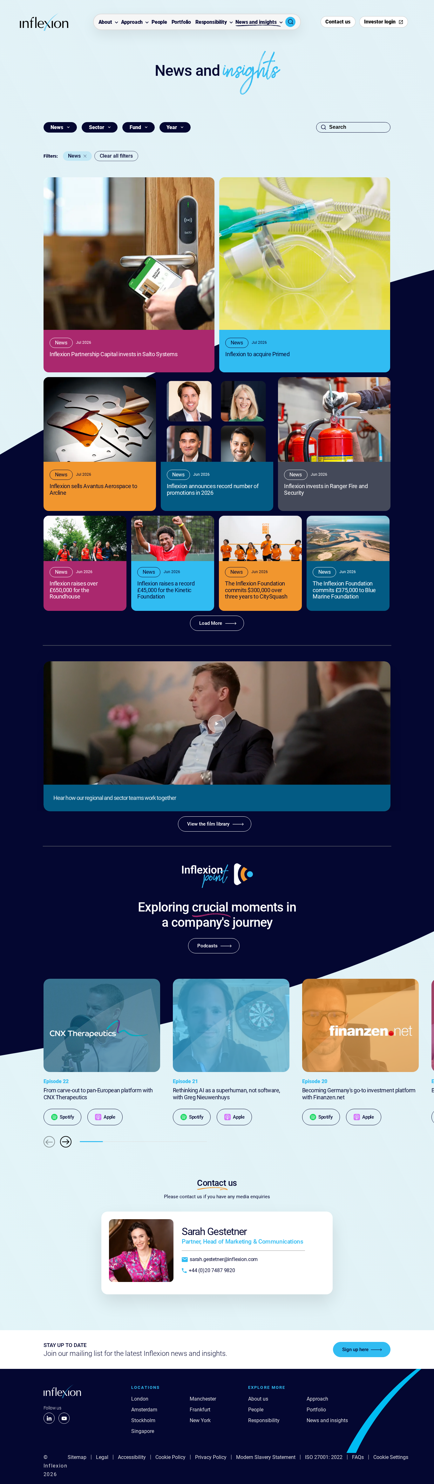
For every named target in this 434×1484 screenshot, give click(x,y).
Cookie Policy (170, 1457)
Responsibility (211, 22)
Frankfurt (200, 1410)
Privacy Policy (211, 1457)
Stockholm (143, 1420)
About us (258, 1399)
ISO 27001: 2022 (323, 1457)
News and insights (255, 22)
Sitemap (77, 1457)
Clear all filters (116, 156)
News (74, 156)
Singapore (142, 1431)
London (139, 1399)
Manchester (203, 1399)
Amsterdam (144, 1410)
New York (200, 1420)
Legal (102, 1457)
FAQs (358, 1457)
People (159, 22)
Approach (132, 22)
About (105, 22)
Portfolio (181, 22)
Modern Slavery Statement (265, 1457)
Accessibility (132, 1457)
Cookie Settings (390, 1457)
